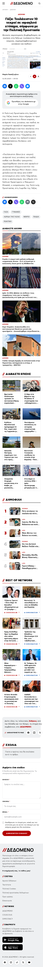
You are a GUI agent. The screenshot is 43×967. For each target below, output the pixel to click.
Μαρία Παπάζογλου (10, 74)
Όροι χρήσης (7, 897)
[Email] (27, 202)
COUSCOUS (7, 915)
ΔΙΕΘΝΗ (13, 9)
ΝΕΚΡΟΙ (27, 217)
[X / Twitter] (10, 86)
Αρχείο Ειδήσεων (9, 881)
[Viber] (22, 86)
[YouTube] (29, 962)
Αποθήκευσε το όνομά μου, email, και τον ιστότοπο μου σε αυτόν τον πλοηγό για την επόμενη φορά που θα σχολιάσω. (22, 825)
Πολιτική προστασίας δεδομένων (15, 893)
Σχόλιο (6, 779)
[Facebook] (4, 86)
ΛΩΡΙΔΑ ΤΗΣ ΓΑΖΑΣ (12, 217)
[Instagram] (34, 732)
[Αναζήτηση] (39, 3)
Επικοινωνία (7, 901)
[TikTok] (17, 962)
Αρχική (5, 9)
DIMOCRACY (7, 919)
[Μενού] (3, 3)
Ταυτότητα (6, 885)
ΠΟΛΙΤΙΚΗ (7, 221)
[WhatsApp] (16, 86)
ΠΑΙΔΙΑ (36, 217)
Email (5, 812)
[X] (40, 732)
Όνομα (6, 801)
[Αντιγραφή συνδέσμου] (33, 202)
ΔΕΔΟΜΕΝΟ (25, 727)
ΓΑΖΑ (6, 212)
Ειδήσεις (33, 721)
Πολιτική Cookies (9, 889)
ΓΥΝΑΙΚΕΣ (16, 212)
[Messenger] (27, 86)
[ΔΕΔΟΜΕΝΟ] (21, 3)
